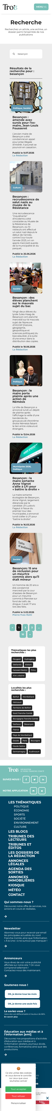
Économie (21, 810)
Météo (14, 890)
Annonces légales (18, 862)
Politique (17, 108)
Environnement (26, 822)
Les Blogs (18, 831)
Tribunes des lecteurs (21, 838)
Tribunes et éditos (19, 846)
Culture (17, 187)
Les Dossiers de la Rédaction (23, 854)
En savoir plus (11, 1017)
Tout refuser (18, 1096)
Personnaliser (18, 1103)
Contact (16, 894)
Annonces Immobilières (21, 878)
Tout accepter (18, 1089)
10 (23, 633)
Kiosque (16, 885)
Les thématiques (24, 802)
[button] (47, 1098)
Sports (19, 814)
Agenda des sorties (20, 870)
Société (27, 108)
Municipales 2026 (22, 466)
